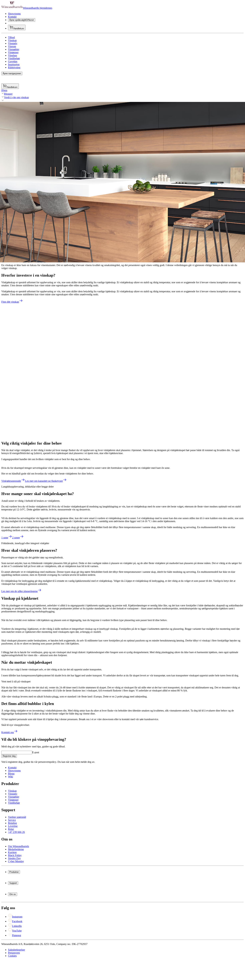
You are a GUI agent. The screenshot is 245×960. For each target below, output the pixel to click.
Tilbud (11, 37)
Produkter (14, 872)
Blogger (8, 93)
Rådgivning (14, 67)
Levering (13, 826)
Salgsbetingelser (16, 949)
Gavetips (12, 61)
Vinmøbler (13, 49)
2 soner (16, 537)
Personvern (14, 952)
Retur (11, 829)
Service (12, 820)
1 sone (4, 537)
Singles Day (14, 858)
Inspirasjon (14, 64)
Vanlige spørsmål (17, 817)
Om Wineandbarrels (18, 846)
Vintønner (13, 52)
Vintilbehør (14, 58)
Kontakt (12, 16)
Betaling (12, 823)
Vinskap (12, 40)
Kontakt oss (7, 732)
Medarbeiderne (16, 849)
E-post (35, 752)
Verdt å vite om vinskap (16, 97)
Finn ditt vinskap (10, 301)
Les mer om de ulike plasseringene (19, 591)
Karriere (12, 852)
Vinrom (12, 46)
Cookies (12, 955)
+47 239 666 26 (16, 832)
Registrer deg (9, 756)
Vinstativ (12, 43)
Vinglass (12, 55)
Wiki (10, 776)
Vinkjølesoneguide (11, 480)
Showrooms (14, 13)
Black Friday (15, 855)
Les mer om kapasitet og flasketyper (44, 480)
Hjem (4, 90)
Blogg (11, 773)
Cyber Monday (16, 861)
